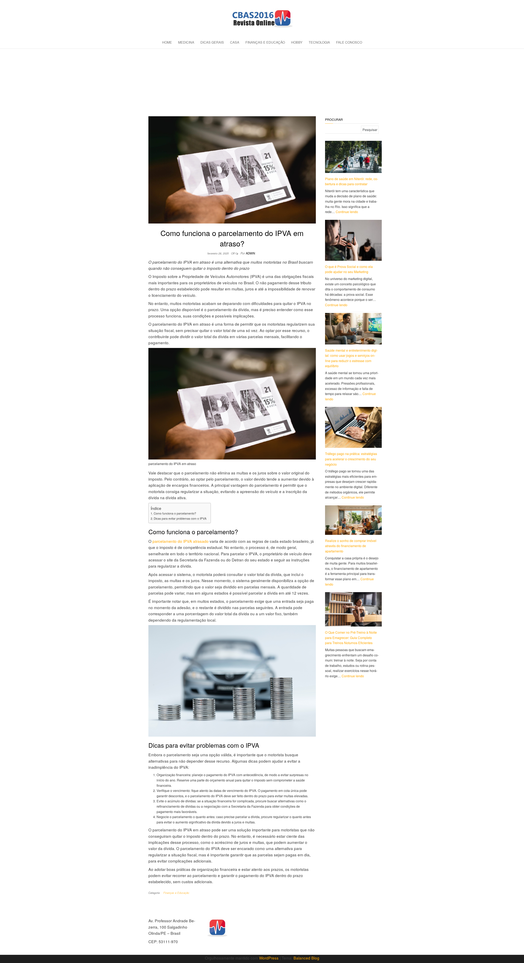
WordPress (269, 958)
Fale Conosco (349, 42)
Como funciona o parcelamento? (175, 513)
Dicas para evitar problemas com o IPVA (180, 518)
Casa (234, 42)
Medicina (186, 42)
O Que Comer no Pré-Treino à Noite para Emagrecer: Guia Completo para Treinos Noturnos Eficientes (351, 637)
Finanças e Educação (265, 42)
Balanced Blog (306, 958)
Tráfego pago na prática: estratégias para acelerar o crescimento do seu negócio (351, 458)
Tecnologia (319, 42)
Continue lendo (347, 211)
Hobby (297, 42)
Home (167, 42)
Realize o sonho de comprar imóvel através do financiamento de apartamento (350, 545)
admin (250, 253)
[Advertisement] (262, 79)
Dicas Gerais (212, 42)
